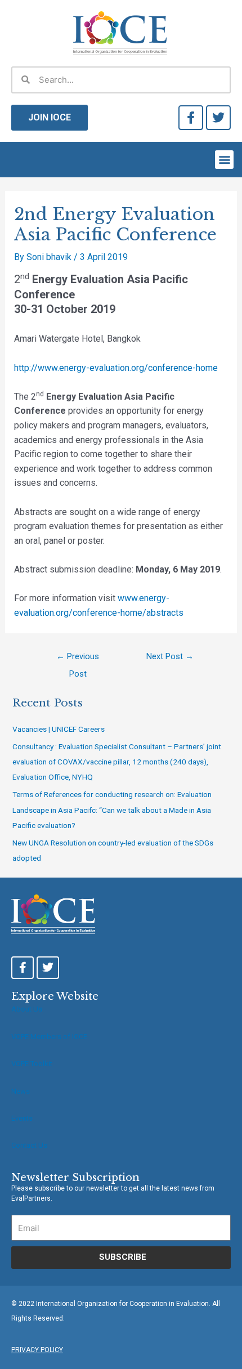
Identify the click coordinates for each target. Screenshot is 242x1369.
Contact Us (29, 1145)
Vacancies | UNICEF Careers (58, 728)
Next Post (170, 656)
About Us (26, 1009)
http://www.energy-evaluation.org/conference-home (116, 368)
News (20, 1091)
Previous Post (77, 659)
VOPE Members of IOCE (49, 1036)
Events (22, 1118)
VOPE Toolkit (31, 1063)
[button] (224, 159)
